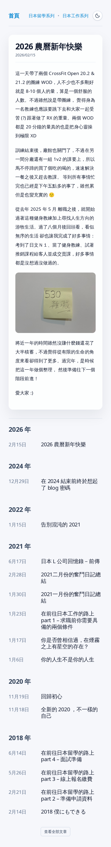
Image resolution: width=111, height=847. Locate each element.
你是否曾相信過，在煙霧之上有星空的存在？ (70, 643)
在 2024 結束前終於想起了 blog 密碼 (69, 484)
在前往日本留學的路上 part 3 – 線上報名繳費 (67, 776)
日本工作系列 (75, 16)
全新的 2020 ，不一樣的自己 (69, 712)
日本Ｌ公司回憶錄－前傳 (70, 561)
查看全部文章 (55, 831)
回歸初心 (51, 696)
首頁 (14, 15)
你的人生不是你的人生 (67, 659)
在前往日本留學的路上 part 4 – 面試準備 (67, 756)
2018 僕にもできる (63, 811)
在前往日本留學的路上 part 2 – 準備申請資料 (67, 795)
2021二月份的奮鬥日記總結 (70, 577)
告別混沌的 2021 (61, 524)
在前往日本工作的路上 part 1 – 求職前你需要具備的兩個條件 (69, 620)
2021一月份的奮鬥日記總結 (70, 597)
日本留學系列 (41, 16)
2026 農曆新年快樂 (63, 444)
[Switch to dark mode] (97, 16)
